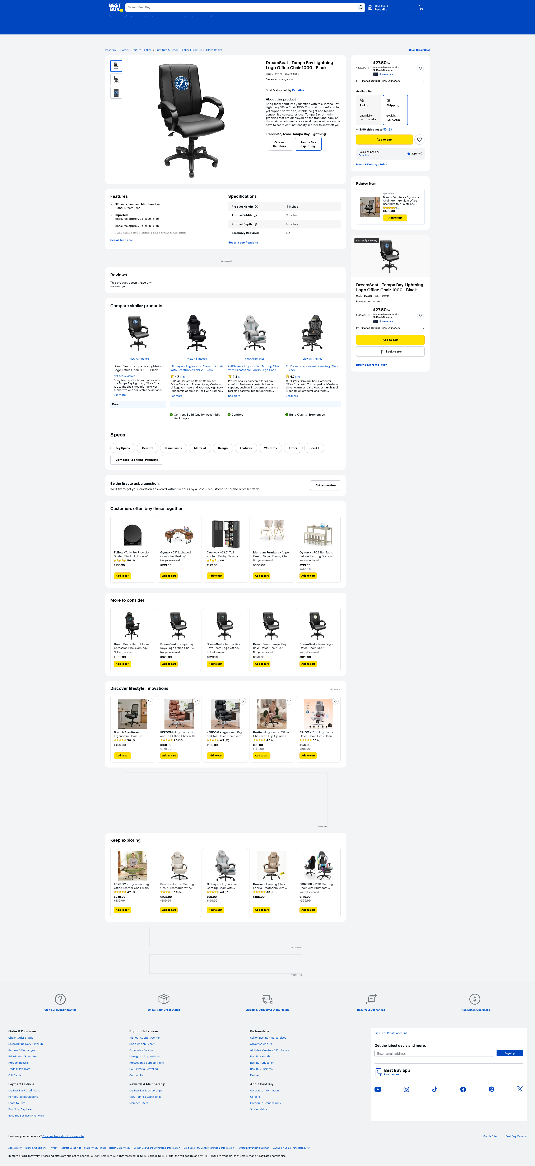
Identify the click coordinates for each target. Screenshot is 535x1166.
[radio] (368, 110)
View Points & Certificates (145, 1096)
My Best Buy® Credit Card (24, 1090)
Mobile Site (490, 1136)
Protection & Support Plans (146, 1062)
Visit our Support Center (144, 1037)
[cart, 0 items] (421, 7)
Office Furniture (192, 50)
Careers (255, 1096)
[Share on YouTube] (377, 1089)
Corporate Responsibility (265, 1103)
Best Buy (110, 50)
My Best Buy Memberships (145, 1090)
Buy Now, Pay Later (20, 1109)
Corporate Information (264, 1090)
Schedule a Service (141, 1050)
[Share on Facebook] (463, 1089)
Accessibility (15, 1148)
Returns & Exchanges (21, 1050)
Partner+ (255, 1075)
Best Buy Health (260, 1056)
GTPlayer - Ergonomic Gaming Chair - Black (312, 368)
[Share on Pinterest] (491, 1089)
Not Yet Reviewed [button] (124, 376)
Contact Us (136, 1075)
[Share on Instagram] (406, 1089)
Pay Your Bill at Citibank (23, 1096)
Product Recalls (18, 1062)
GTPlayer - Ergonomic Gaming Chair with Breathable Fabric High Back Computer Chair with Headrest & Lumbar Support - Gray (254, 368)
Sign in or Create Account (390, 1033)
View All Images (139, 358)
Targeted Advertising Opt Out (253, 1148)
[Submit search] (361, 7)
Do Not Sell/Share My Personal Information (157, 1148)
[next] (339, 144)
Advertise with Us (261, 1043)
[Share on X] (520, 1089)
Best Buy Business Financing (26, 1115)
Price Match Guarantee (22, 1056)
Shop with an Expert (142, 1043)
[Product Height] (256, 206)
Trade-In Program (19, 1069)
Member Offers (138, 1103)
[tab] (122, 448)
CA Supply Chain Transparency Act (291, 1148)
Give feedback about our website (63, 1136)
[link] (124, 560)
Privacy (53, 1148)
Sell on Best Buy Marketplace (268, 1037)
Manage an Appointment (145, 1056)
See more (120, 394)
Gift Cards (14, 1075)
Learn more (392, 1074)
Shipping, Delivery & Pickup (25, 1043)
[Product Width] (255, 215)
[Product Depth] (255, 224)
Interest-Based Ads (71, 1148)
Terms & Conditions (35, 1148)
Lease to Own (16, 1103)
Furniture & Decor (167, 50)
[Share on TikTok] (434, 1089)
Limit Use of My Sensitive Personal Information (208, 1148)
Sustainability (258, 1109)
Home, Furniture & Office (136, 50)
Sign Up (510, 1053)
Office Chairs (214, 50)
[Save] (419, 139)
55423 (387, 129)
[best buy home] (116, 7)
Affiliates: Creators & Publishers (269, 1050)
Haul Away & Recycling (143, 1069)
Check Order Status (20, 1037)
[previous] (267, 144)
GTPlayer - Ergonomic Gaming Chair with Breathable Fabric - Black (197, 368)
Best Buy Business (261, 1069)
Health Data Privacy (119, 1148)
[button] (420, 68)
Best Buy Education (262, 1062)
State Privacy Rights (95, 1148)
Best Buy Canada (516, 1136)
